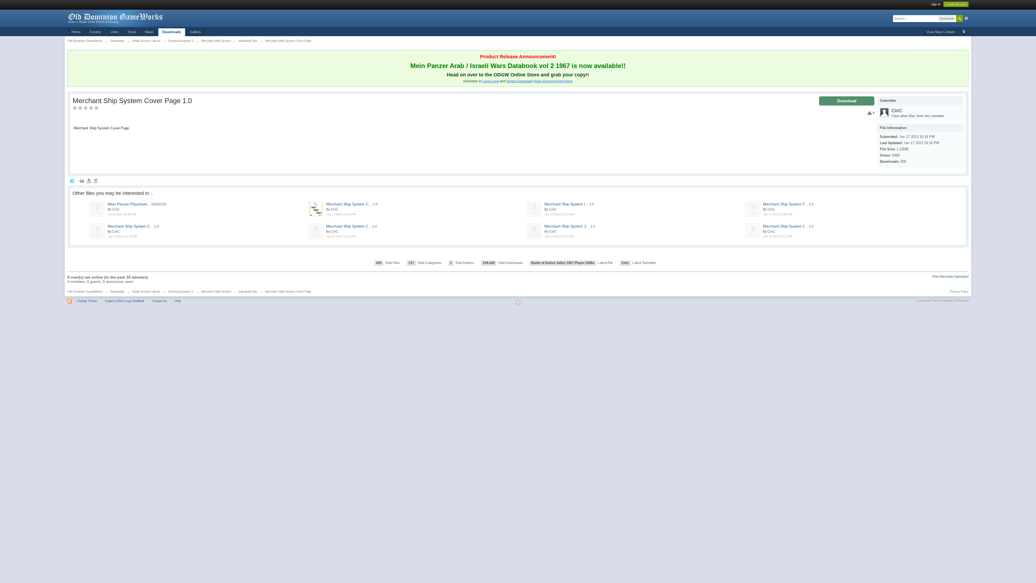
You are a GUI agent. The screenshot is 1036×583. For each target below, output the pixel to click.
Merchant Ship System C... (351, 204)
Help (178, 301)
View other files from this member (917, 116)
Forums (95, 32)
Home (76, 32)
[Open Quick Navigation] (964, 32)
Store (132, 32)
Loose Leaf (490, 81)
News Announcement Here (553, 81)
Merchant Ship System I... (569, 204)
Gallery (195, 32)
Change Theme (87, 301)
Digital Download (518, 81)
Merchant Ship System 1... (351, 226)
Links (114, 32)
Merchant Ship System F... (788, 204)
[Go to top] (518, 302)
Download (846, 101)
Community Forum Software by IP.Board (942, 300)
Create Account (956, 4)
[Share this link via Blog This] (96, 181)
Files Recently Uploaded (950, 277)
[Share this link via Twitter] (72, 181)
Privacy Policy (959, 291)
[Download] (89, 181)
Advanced (966, 18)
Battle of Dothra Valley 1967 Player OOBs (563, 263)
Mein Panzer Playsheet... (137, 204)
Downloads (171, 32)
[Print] (82, 181)
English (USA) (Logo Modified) (124, 301)
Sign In (935, 4)
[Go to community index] (115, 18)
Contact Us (159, 301)
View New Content (940, 32)
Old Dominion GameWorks (85, 291)
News (149, 32)
